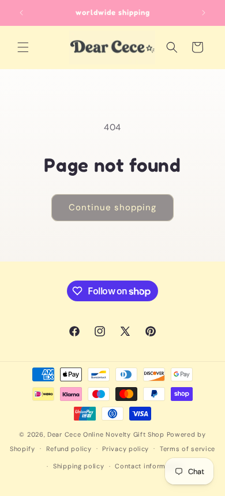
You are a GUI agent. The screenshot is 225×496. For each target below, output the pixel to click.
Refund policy (69, 449)
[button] (23, 47)
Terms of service (187, 449)
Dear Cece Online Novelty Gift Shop (105, 434)
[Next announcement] (203, 12)
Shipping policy (78, 466)
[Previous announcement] (21, 12)
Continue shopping (112, 207)
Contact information (148, 466)
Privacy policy (125, 449)
